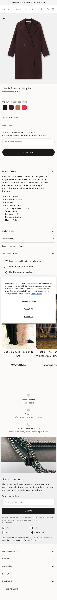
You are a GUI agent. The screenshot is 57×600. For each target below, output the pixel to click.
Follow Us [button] (6, 574)
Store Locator (28, 400)
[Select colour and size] (4, 17)
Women (9, 528)
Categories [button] (7, 566)
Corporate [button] (7, 559)
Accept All (28, 309)
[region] (28, 300)
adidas (36, 528)
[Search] (42, 9)
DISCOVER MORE (18, 365)
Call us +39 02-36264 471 (28, 429)
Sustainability (8, 239)
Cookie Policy (36, 293)
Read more (7, 523)
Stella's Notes (8, 231)
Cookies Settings (28, 301)
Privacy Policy (30, 540)
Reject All (28, 316)
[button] (28, 48)
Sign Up (28, 511)
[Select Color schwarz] (5, 107)
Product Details (9, 171)
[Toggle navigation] (53, 9)
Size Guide (7, 126)
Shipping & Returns (10, 253)
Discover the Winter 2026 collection (28, 3)
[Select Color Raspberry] (24, 107)
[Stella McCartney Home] (19, 9)
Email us (28, 414)
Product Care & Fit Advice (13, 246)
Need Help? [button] (7, 581)
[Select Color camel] (17, 107)
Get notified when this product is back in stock (24, 136)
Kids (7, 532)
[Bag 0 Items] (47, 9)
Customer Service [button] (10, 551)
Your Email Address (10, 496)
